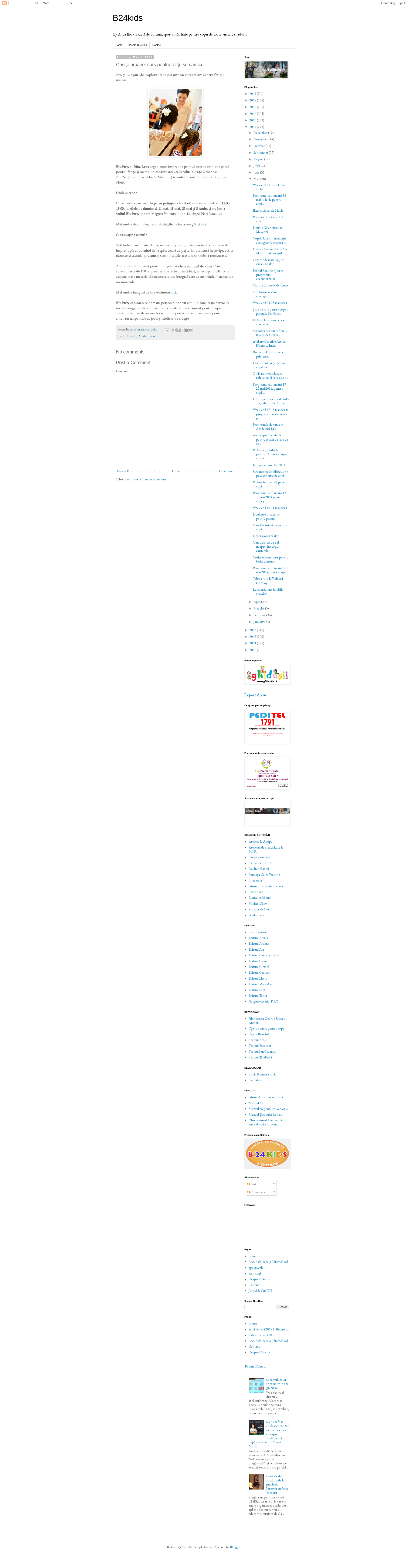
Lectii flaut (256, 892)
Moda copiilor (147, 336)
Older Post (226, 471)
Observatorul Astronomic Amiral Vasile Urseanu (266, 1122)
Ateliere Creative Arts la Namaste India (269, 343)
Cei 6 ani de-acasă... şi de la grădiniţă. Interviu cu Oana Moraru (277, 1484)
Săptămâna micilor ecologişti (265, 294)
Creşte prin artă (259, 857)
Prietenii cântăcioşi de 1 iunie (268, 219)
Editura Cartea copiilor (264, 955)
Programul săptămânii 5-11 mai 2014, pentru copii (271, 570)
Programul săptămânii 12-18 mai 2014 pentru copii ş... (270, 497)
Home (118, 45)
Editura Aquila (258, 938)
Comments (257, 1192)
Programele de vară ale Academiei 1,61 (268, 426)
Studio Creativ (258, 915)
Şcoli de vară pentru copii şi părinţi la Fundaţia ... (270, 311)
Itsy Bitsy (255, 1080)
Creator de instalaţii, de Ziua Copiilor (268, 262)
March (258, 608)
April (257, 602)
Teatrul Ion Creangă (262, 1051)
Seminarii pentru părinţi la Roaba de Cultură (270, 333)
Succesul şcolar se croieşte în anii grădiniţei (277, 1383)
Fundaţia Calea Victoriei (264, 874)
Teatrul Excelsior (260, 1045)
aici (203, 224)
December (261, 132)
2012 (253, 636)
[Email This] (174, 330)
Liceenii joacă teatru (266, 536)
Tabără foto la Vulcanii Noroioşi (268, 580)
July (256, 166)
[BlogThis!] (178, 330)
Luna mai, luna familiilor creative (269, 591)
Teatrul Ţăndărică (260, 1057)
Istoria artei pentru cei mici (266, 886)
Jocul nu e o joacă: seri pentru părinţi (267, 516)
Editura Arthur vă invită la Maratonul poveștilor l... (270, 251)
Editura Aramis (259, 943)
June (257, 172)
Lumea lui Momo (260, 897)
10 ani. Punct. (255, 1366)
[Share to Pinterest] (190, 330)
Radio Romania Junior (263, 1074)
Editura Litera (258, 978)
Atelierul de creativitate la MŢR (266, 849)
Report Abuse (255, 695)
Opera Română (259, 1034)
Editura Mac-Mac (260, 984)
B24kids (128, 18)
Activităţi (132, 336)
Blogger (235, 1547)
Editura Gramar (259, 972)
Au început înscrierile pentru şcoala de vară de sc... (270, 439)
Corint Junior (257, 932)
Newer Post (125, 471)
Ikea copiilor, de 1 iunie (268, 210)
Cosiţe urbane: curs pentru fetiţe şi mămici (270, 559)
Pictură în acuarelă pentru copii (270, 484)
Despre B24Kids (137, 45)
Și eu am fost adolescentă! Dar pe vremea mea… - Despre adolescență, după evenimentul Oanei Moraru (269, 1434)
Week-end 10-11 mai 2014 (270, 508)
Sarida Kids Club (260, 909)
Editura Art (256, 949)
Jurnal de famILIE (260, 1290)
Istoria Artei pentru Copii (266, 1097)
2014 (253, 127)
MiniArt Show (258, 903)
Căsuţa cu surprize (261, 863)
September (261, 152)
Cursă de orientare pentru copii (270, 527)
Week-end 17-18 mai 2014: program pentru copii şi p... (270, 413)
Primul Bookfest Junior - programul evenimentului (269, 274)
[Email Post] (167, 329)
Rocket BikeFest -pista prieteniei (268, 354)
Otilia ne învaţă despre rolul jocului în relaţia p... (270, 375)
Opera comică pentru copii (266, 1028)
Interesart (255, 880)
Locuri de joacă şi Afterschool (268, 1261)
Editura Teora (258, 995)
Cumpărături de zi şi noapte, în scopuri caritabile (266, 546)
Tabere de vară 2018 (262, 1335)
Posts (254, 1184)
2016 (253, 113)
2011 (253, 643)
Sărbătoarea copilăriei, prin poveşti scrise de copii (270, 473)
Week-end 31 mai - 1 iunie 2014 (269, 187)
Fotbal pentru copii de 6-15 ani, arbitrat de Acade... (271, 401)
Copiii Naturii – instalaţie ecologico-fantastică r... (270, 240)
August (259, 159)
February (260, 615)
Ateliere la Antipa (260, 841)
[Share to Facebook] (186, 330)
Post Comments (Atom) (150, 479)
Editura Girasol (259, 966)
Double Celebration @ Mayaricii (268, 229)
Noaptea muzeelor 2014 (269, 465)
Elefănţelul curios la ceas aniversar (269, 322)
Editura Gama (258, 961)
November (261, 139)
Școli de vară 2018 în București (269, 1329)
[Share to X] (182, 330)
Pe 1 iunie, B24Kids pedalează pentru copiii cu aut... (270, 454)
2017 (253, 107)
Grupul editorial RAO (263, 1001)
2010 (253, 650)
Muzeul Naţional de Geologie (268, 1109)
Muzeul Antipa (259, 1103)
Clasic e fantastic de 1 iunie (271, 285)
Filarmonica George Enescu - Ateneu (268, 1020)
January (259, 621)
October (260, 146)
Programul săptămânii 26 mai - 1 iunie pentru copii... (269, 199)
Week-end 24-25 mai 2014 (270, 302)
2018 (253, 100)
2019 (253, 93)
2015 (253, 120)
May (257, 179)
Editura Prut (257, 990)
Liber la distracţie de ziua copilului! (269, 365)
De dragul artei (259, 868)
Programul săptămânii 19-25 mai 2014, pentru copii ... (270, 388)
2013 (253, 630)
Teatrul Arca (257, 1040)
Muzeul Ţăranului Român (265, 1114)
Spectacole (256, 1267)
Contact (156, 45)
